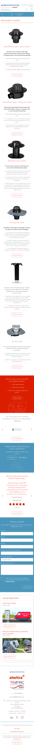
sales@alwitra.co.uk (18, 697)
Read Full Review (17, 497)
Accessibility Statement (17, 731)
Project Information (6, 563)
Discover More (17, 75)
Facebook (17, 717)
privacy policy (17, 739)
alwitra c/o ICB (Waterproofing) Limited (10, 6)
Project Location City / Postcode (10, 550)
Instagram (22, 717)
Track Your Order (9, 603)
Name (2, 530)
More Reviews (17, 513)
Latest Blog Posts (10, 598)
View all (17, 421)
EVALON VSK (17, 500)
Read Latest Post (9, 626)
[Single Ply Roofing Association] (17, 689)
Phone (3, 543)
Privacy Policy (9, 581)
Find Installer (28, 587)
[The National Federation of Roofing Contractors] (17, 684)
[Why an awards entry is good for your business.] (17, 654)
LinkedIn (11, 717)
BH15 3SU (20, 708)
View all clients (17, 438)
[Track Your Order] (17, 623)
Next (32, 14)
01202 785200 (26, 9)
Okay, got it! (17, 742)
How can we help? (6, 556)
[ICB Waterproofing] (17, 674)
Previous (1, 14)
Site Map (17, 728)
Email (2, 537)
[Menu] (31, 9)
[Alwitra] (17, 680)
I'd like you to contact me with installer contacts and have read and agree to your (17, 579)
